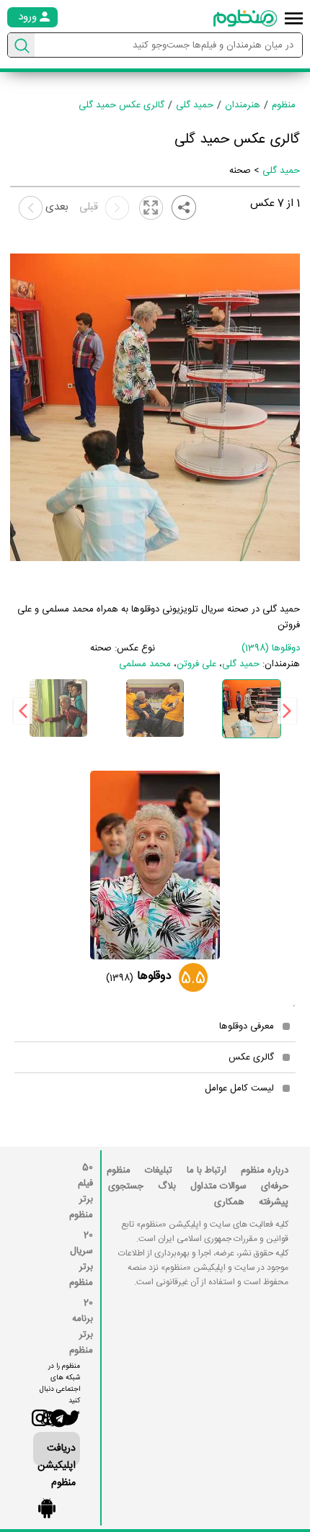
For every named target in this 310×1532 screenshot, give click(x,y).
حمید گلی (281, 171)
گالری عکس (251, 1057)
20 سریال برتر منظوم (81, 1259)
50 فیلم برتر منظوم (81, 1191)
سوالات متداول (218, 1186)
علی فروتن (196, 664)
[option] (251, 708)
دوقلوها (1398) (271, 648)
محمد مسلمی (145, 664)
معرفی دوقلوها (246, 1026)
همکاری (229, 1202)
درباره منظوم (264, 1170)
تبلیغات (158, 1170)
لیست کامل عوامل (239, 1088)
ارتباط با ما (206, 1170)
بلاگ (167, 1186)
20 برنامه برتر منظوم (81, 1326)
